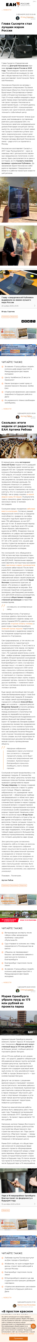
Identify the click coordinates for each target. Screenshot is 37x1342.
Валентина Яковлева (26, 1305)
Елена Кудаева (27, 990)
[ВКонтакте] (22, 321)
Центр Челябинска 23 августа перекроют (17, 379)
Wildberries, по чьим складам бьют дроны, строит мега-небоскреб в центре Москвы (19, 1266)
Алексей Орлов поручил (12, 629)
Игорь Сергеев (27, 17)
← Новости (6, 10)
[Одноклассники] (25, 321)
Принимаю (18, 1338)
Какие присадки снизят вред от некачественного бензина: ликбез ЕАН (19, 386)
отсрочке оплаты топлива (21, 624)
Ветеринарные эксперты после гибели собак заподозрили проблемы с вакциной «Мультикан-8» (18, 936)
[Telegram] (28, 321)
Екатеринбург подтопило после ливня (18, 964)
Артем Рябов (26, 416)
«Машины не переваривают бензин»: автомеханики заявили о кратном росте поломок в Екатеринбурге (19, 955)
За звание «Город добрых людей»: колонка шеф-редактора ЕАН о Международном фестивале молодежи (19, 370)
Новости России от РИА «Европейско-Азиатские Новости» (13, 4)
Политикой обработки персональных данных (18, 1333)
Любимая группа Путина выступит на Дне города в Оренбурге (19, 1259)
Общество (13, 316)
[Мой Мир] (31, 321)
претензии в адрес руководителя (20, 565)
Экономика (14, 885)
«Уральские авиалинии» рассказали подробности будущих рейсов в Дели (20, 394)
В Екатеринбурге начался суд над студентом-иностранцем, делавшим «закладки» (20, 1280)
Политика (5, 316)
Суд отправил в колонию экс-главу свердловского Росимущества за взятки (20, 946)
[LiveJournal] (34, 321)
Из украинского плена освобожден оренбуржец (20, 402)
